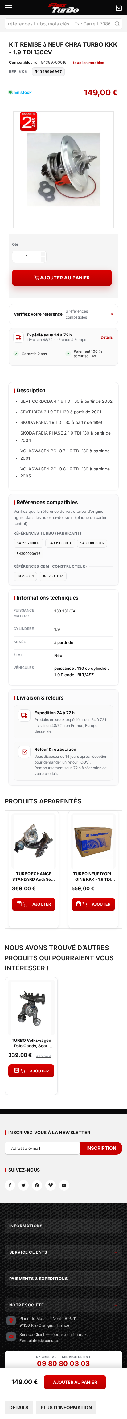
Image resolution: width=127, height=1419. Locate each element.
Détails (107, 337)
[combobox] (63, 23)
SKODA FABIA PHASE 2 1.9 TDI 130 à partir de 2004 (65, 437)
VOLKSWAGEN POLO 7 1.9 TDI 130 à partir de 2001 (65, 454)
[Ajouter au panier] (33, 904)
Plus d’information (66, 1407)
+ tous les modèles (87, 62)
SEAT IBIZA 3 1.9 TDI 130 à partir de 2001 (60, 411)
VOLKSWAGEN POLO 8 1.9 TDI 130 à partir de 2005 (65, 472)
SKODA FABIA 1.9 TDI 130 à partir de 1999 (61, 422)
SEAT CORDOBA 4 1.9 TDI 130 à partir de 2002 (66, 401)
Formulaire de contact (38, 1340)
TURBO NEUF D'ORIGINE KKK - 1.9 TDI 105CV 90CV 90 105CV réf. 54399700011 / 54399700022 (93, 876)
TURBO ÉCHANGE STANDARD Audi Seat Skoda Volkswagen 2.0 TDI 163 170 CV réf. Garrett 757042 (33, 876)
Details (18, 1407)
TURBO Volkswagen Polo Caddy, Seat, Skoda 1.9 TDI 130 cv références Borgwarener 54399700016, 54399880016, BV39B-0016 (31, 1043)
